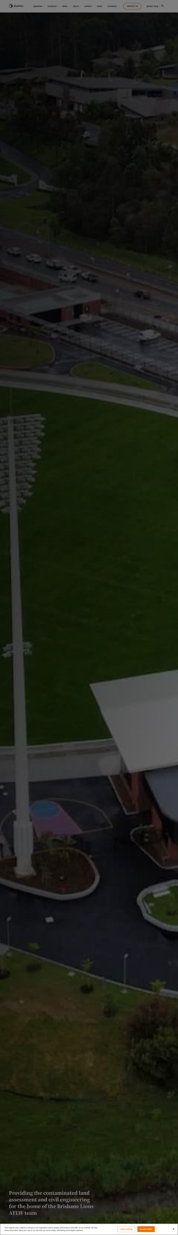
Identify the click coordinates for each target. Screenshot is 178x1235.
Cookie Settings (126, 1229)
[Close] (173, 1229)
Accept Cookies (146, 1229)
